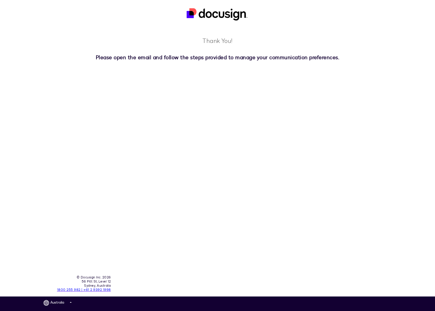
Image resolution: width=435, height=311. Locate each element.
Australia (58, 302)
